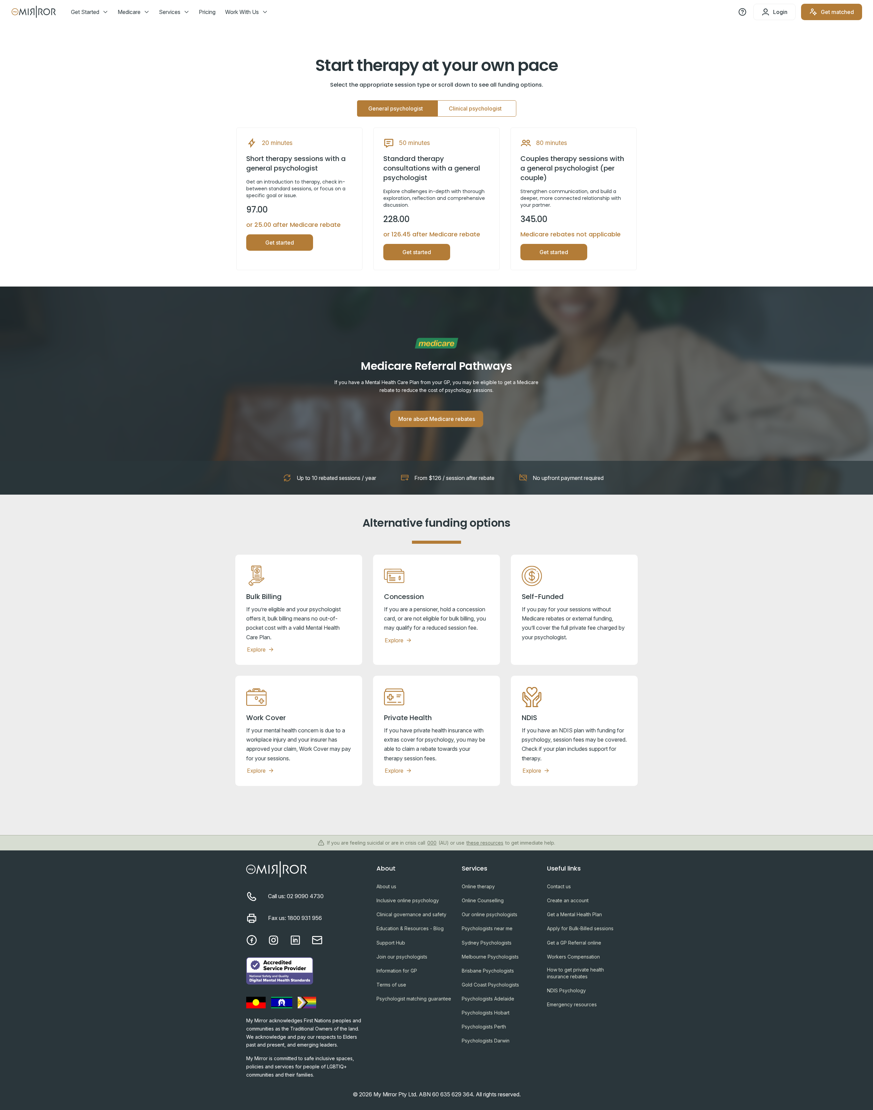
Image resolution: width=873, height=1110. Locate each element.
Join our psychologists (401, 957)
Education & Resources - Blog (410, 928)
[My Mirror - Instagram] (273, 940)
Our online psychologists (489, 914)
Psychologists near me (487, 928)
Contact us (559, 886)
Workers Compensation (573, 957)
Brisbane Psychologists (488, 971)
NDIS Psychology (566, 990)
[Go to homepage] (34, 12)
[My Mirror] (306, 870)
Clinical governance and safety (411, 914)
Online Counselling (483, 900)
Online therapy (478, 886)
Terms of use (391, 985)
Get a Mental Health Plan (574, 914)
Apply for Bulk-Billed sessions (580, 928)
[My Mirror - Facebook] (251, 940)
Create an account (568, 900)
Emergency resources (572, 1004)
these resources (485, 843)
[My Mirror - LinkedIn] (295, 940)
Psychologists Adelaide (488, 999)
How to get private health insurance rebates (575, 973)
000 (431, 843)
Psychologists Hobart (485, 1013)
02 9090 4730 (305, 896)
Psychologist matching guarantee (413, 999)
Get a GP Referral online (574, 943)
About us (386, 886)
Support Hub (390, 943)
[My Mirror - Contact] (317, 940)
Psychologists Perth (484, 1026)
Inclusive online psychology (407, 900)
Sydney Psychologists (487, 943)
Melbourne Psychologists (490, 957)
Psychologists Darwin (485, 1040)
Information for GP (396, 971)
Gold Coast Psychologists (490, 985)
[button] (92, 11)
